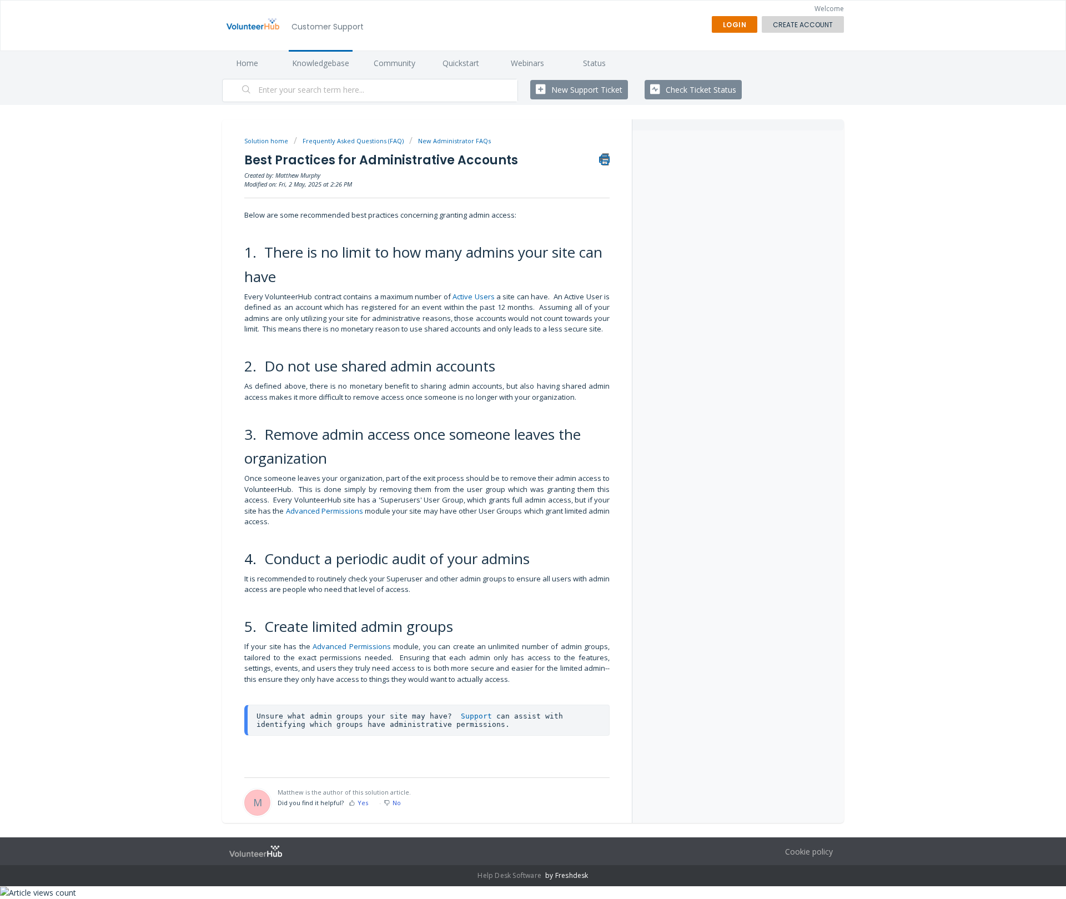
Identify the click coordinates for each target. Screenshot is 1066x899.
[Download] (512, 309)
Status (594, 63)
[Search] (246, 90)
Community (394, 63)
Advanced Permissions (324, 511)
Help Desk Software (510, 875)
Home (247, 63)
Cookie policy (809, 851)
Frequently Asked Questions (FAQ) (353, 141)
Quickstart (461, 63)
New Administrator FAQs (454, 141)
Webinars (527, 63)
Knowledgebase (320, 63)
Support (476, 716)
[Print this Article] (604, 159)
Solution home (267, 141)
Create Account (803, 24)
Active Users (474, 297)
